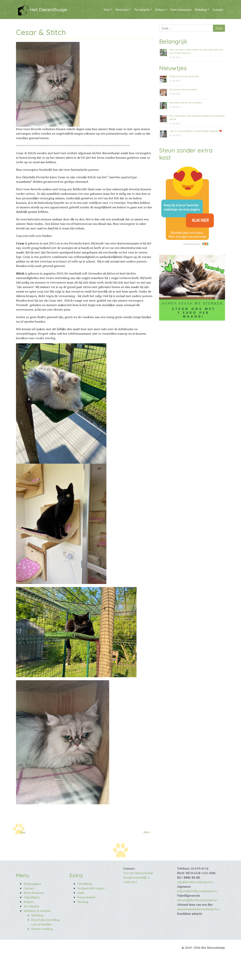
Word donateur (34, 893)
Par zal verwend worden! (183, 89)
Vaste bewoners (181, 10)
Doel (107, 10)
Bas (22, 832)
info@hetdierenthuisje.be (195, 882)
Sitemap (82, 902)
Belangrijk (173, 41)
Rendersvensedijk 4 (136, 877)
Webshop (201, 10)
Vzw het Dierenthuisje (138, 873)
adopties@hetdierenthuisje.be (197, 909)
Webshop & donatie (37, 911)
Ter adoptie (142, 10)
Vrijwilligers (32, 897)
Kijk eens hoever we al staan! (185, 102)
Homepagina (32, 884)
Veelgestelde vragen (91, 888)
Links (80, 893)
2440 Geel (130, 882)
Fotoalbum (84, 884)
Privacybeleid (86, 897)
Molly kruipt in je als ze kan (184, 76)
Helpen (160, 10)
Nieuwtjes (122, 10)
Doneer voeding (42, 929)
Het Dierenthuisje (48, 9)
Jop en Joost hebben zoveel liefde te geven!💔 (195, 131)
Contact (217, 10)
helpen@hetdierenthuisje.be (196, 891)
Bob (146, 832)
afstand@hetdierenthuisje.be (197, 900)
